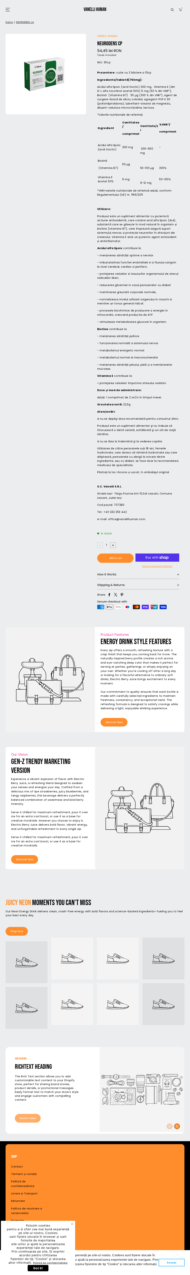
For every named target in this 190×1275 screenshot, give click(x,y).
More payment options (157, 566)
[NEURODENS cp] (46, 74)
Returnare (18, 1201)
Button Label (28, 1118)
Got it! (38, 1268)
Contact (17, 1166)
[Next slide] (177, 1126)
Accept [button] (171, 1262)
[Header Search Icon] (172, 10)
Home (9, 22)
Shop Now (16, 931)
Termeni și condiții (24, 1174)
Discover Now (114, 722)
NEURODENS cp (25, 22)
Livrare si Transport (24, 1193)
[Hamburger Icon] (8, 9)
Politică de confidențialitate (50, 1262)
